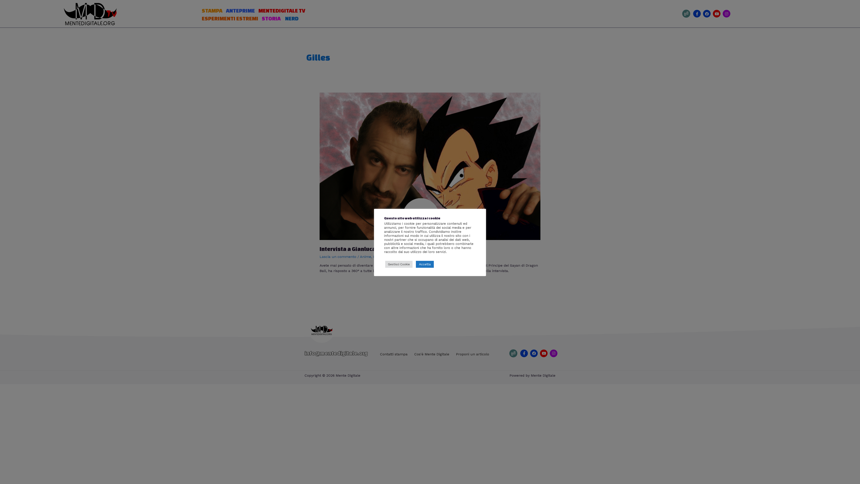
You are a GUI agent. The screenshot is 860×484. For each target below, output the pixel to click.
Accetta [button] (425, 264)
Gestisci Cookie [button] (399, 264)
